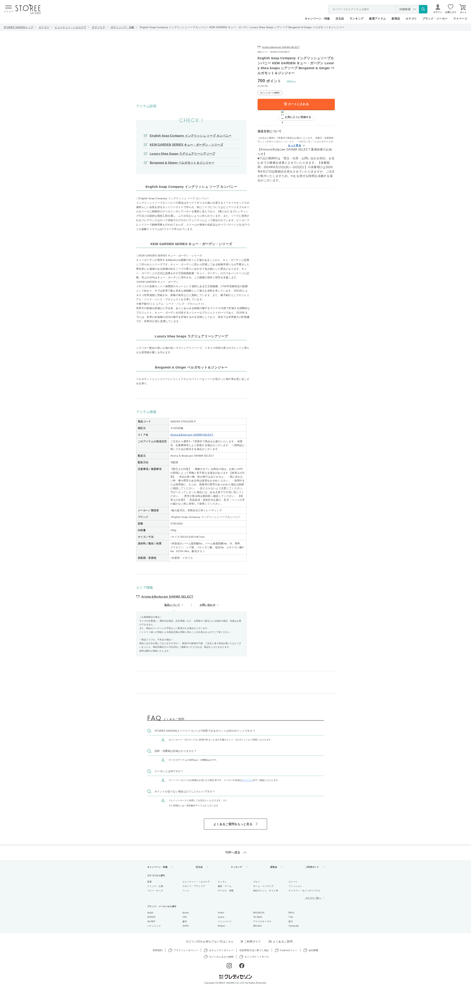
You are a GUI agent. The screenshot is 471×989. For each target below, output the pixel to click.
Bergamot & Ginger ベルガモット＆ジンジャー (182, 162)
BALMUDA (258, 912)
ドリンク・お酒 (155, 886)
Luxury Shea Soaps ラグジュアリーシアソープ (182, 153)
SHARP (151, 921)
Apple (150, 912)
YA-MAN (257, 917)
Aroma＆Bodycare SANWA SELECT (192, 434)
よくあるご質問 (283, 941)
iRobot (221, 926)
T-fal (290, 917)
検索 (423, 9)
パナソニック (154, 926)
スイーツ (293, 881)
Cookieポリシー (289, 950)
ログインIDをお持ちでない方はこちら (210, 941)
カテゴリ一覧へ (313, 898)
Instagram (229, 965)
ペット (186, 890)
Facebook (241, 965)
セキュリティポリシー (221, 950)
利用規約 (157, 950)
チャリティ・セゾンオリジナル (304, 890)
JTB (185, 917)
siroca (221, 917)
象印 (185, 921)
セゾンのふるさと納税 (221, 956)
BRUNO (257, 926)
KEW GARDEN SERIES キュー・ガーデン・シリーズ (186, 144)
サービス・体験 (226, 890)
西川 (290, 921)
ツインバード (224, 921)
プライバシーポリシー (185, 950)
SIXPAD (151, 917)
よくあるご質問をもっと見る (232, 824)
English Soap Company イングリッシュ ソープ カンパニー (190, 135)
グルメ (256, 881)
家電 (149, 881)
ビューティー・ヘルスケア (70, 27)
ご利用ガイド (312, 867)
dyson (186, 912)
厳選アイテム (377, 18)
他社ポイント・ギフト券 (265, 890)
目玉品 (340, 18)
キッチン (222, 881)
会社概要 (313, 950)
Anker (221, 912)
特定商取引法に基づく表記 (254, 950)
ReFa (291, 912)
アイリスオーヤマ (262, 921)
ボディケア (98, 27)
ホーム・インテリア (263, 886)
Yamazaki (293, 926)
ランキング (357, 18)
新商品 (396, 18)
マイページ (460, 18)
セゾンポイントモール (257, 956)
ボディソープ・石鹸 (122, 27)
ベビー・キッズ (155, 890)
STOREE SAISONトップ (18, 27)
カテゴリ (44, 27)
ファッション (295, 886)
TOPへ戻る (232, 852)
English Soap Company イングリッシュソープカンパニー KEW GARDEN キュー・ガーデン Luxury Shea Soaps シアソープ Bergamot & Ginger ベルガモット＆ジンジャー (242, 27)
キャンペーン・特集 (317, 18)
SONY (186, 926)
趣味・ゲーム (224, 886)
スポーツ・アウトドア (194, 886)
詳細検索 (405, 9)
